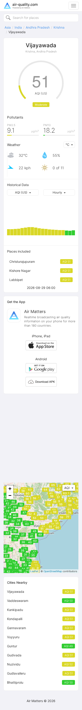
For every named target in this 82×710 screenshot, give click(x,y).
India (18, 27)
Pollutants (15, 117)
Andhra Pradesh (38, 27)
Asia (8, 27)
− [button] (9, 495)
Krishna (59, 27)
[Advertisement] (41, 438)
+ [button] (9, 489)
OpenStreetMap (53, 571)
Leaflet (34, 571)
